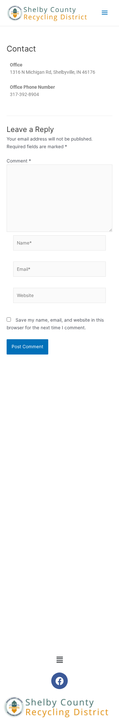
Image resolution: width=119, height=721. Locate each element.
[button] (59, 660)
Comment (19, 160)
